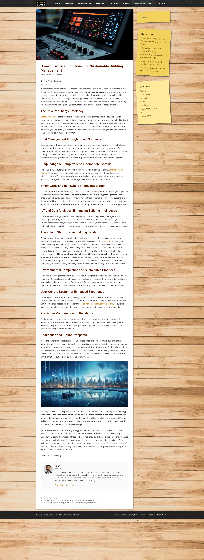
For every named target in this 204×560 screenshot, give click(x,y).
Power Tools (146, 115)
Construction (84, 3)
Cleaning (69, 3)
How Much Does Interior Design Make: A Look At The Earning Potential (69, 500)
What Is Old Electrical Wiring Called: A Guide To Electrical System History (69, 503)
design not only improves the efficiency (96, 304)
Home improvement (143, 3)
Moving (126, 3)
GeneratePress (72, 515)
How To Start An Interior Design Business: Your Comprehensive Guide (154, 41)
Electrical (101, 3)
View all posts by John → (65, 485)
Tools (160, 3)
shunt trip (106, 241)
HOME (57, 3)
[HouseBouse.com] (41, 3)
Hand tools (145, 105)
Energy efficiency (48, 116)
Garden (114, 3)
